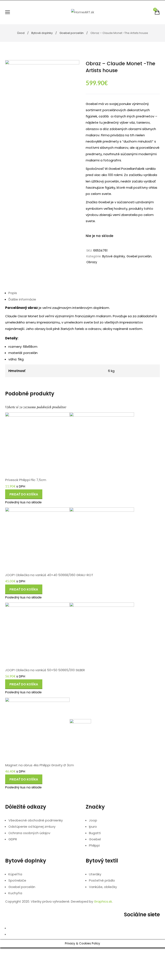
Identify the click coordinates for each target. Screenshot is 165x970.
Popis (12, 293)
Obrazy (91, 262)
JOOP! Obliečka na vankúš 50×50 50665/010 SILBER (45, 670)
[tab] (84, 293)
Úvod (20, 33)
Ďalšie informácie (22, 299)
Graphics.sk (103, 901)
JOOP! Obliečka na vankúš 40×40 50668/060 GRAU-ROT (49, 575)
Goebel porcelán (72, 33)
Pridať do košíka (23, 495)
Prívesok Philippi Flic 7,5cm (25, 480)
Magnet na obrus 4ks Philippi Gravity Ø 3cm (39, 765)
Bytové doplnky (42, 33)
